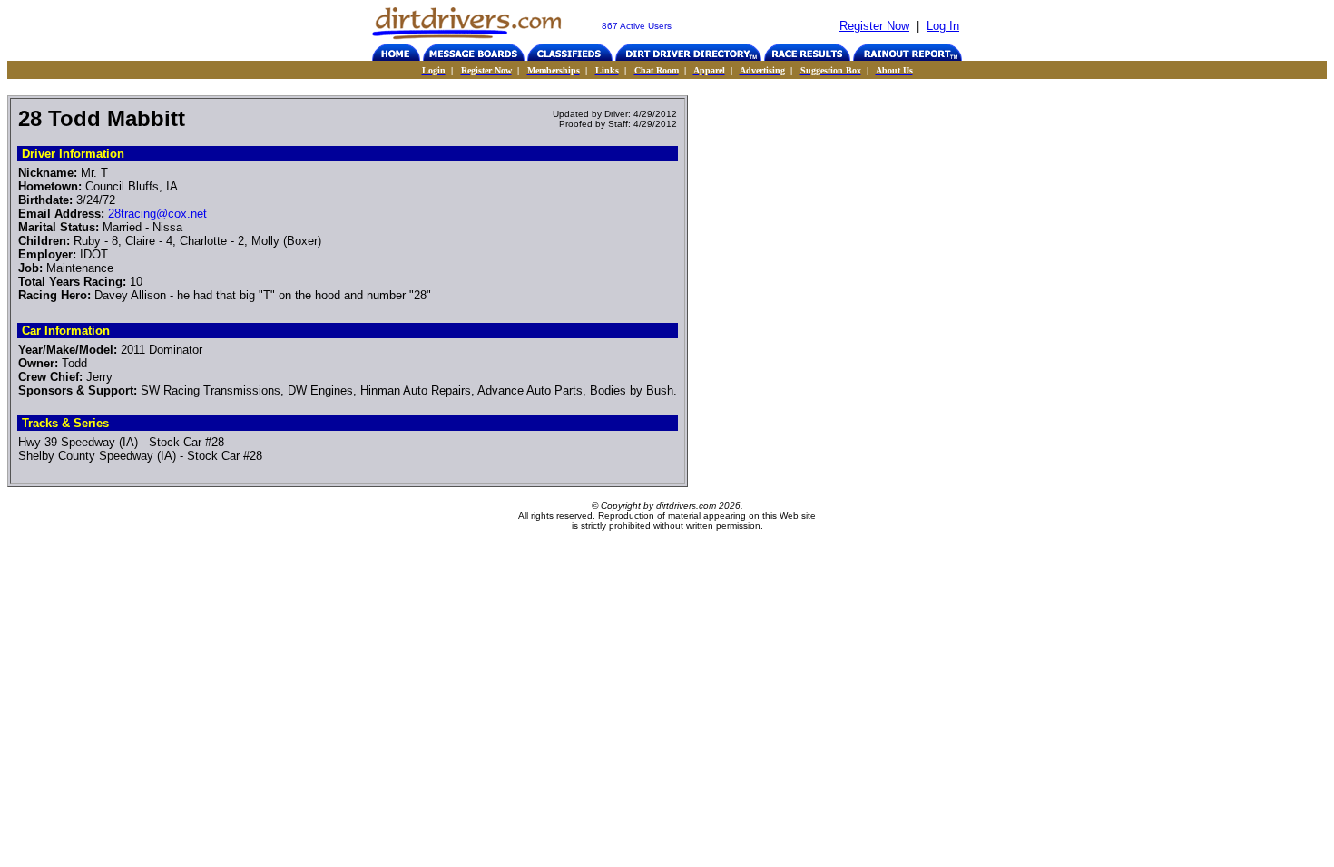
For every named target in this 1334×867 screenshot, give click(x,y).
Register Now (874, 26)
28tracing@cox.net (157, 213)
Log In (943, 26)
